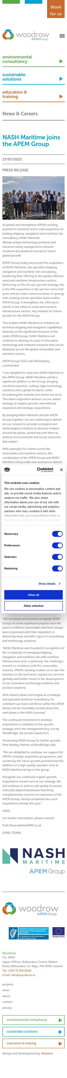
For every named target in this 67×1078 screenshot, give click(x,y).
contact (7, 1002)
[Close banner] (61, 469)
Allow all (33, 594)
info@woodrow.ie (23, 975)
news (5, 990)
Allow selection (34, 605)
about (6, 996)
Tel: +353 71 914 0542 (16, 970)
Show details (47, 583)
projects (7, 984)
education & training (14, 94)
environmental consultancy (17, 59)
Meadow (47, 1053)
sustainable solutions (13, 77)
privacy (7, 1008)
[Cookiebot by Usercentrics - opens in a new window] (39, 469)
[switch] (57, 545)
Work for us (56, 10)
